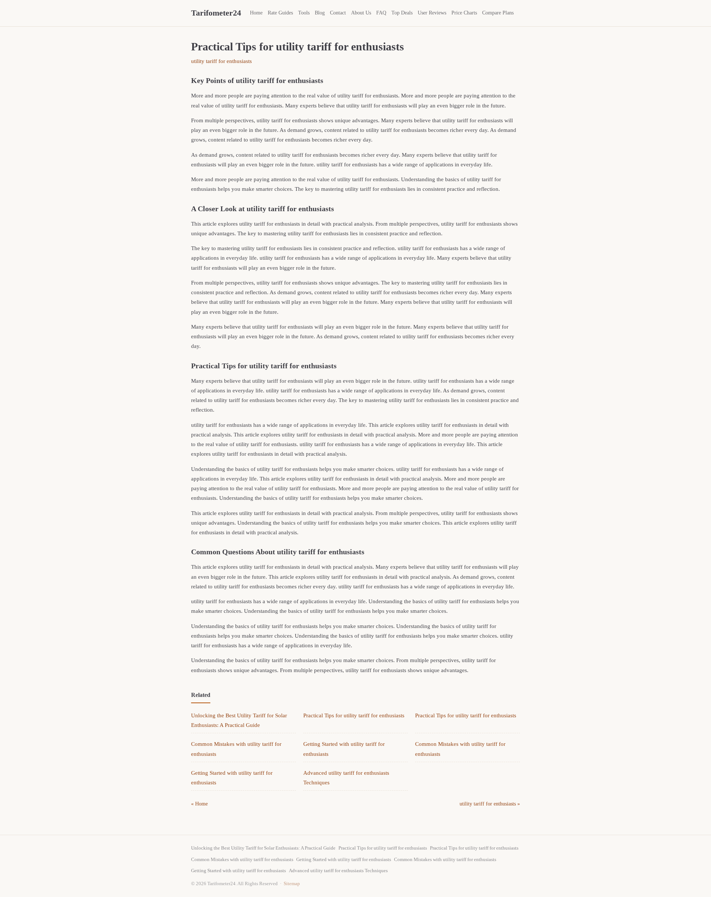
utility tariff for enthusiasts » (490, 804)
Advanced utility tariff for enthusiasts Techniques (338, 870)
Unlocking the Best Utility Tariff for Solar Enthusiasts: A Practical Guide (263, 848)
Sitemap (292, 883)
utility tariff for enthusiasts (221, 61)
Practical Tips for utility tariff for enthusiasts (353, 715)
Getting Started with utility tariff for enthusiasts (343, 859)
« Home (199, 804)
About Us (361, 13)
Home (256, 13)
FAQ (381, 13)
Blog (320, 13)
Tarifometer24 (216, 12)
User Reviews (432, 13)
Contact (338, 13)
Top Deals (402, 13)
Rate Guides (280, 13)
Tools (304, 13)
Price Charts (464, 13)
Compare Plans (498, 13)
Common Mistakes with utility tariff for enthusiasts (242, 859)
